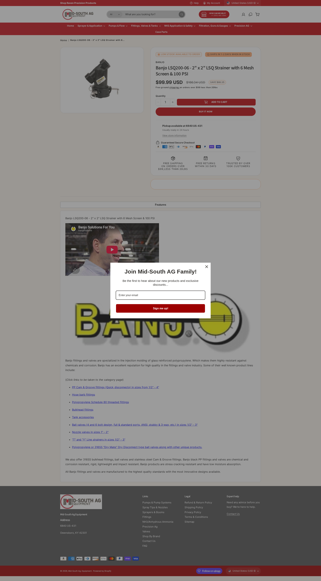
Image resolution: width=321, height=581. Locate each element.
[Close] (207, 267)
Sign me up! (160, 308)
